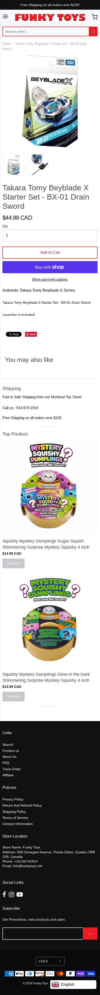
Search (7, 744)
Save (33, 334)
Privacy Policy (13, 799)
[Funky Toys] (50, 17)
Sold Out (13, 563)
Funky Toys (41, 983)
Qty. (5, 226)
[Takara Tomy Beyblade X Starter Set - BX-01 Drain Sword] (13, 165)
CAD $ (43, 961)
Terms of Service (15, 818)
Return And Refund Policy (22, 805)
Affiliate (8, 775)
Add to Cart (50, 252)
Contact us (10, 751)
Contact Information (17, 824)
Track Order (11, 769)
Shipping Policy (14, 812)
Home (6, 44)
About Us (9, 757)
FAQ (5, 763)
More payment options (50, 279)
